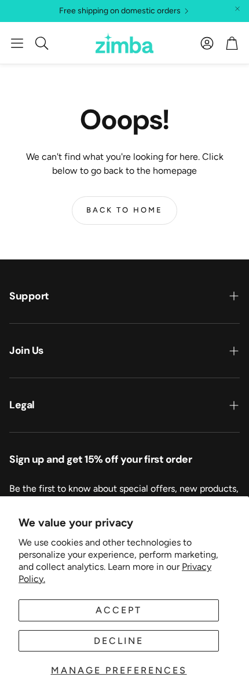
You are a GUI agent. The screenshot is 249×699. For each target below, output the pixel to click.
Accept (119, 610)
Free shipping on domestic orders (120, 11)
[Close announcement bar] (237, 8)
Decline (119, 640)
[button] (17, 43)
